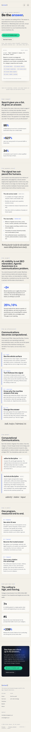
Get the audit (13, 696)
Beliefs (3, 704)
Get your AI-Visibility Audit (10, 35)
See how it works (7, 39)
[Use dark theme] (24, 5)
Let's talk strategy (14, 699)
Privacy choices (12, 726)
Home (3, 696)
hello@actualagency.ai (7, 715)
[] (5, 5)
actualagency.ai (5, 717)
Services (4, 699)
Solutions (4, 701)
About (3, 706)
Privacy (3, 726)
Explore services (10, 672)
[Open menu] (28, 5)
